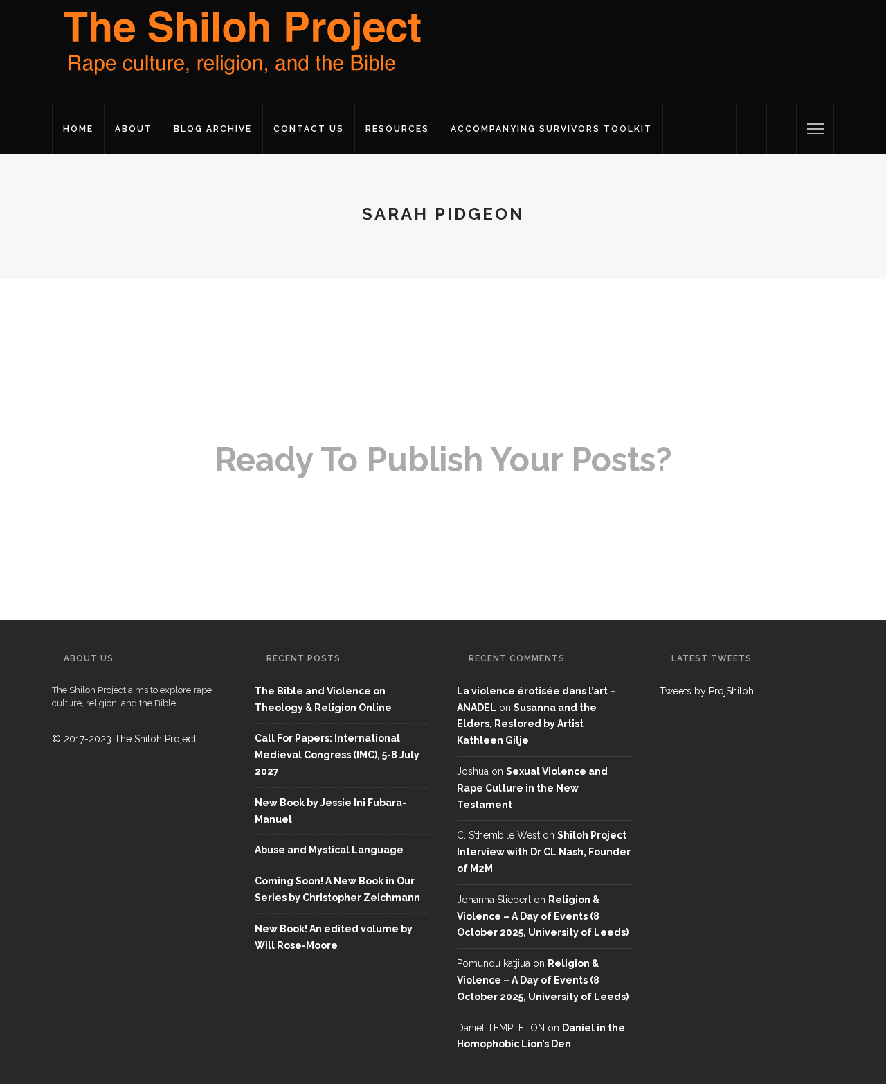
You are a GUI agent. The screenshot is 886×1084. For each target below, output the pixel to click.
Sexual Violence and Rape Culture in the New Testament (532, 788)
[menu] (815, 129)
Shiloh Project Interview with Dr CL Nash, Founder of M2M (544, 852)
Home (78, 129)
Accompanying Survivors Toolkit (551, 129)
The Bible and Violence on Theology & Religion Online (323, 699)
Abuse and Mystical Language (329, 849)
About (133, 129)
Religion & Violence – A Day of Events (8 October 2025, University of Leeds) (543, 916)
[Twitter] (752, 129)
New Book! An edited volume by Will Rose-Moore (334, 937)
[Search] (781, 129)
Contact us (308, 129)
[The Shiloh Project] (239, 51)
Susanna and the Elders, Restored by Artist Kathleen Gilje (527, 724)
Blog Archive (213, 129)
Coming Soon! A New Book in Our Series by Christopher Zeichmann (337, 889)
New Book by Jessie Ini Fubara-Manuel (330, 811)
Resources (397, 129)
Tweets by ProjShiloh (707, 691)
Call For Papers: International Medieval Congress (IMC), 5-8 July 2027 (337, 755)
